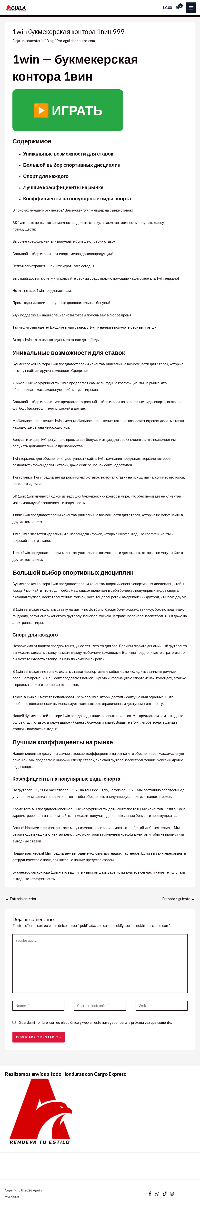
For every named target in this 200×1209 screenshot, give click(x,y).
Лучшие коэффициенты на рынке (63, 187)
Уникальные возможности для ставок (68, 154)
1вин (16, 553)
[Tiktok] (164, 1193)
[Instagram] (172, 1193)
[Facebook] (150, 1193)
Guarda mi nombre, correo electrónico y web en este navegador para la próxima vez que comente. (95, 1022)
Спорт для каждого (46, 176)
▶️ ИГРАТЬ (68, 110)
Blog (50, 41)
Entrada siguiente (178, 899)
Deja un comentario (28, 41)
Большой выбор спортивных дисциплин (71, 165)
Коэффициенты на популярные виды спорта (77, 198)
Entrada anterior (21, 899)
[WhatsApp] (157, 1193)
